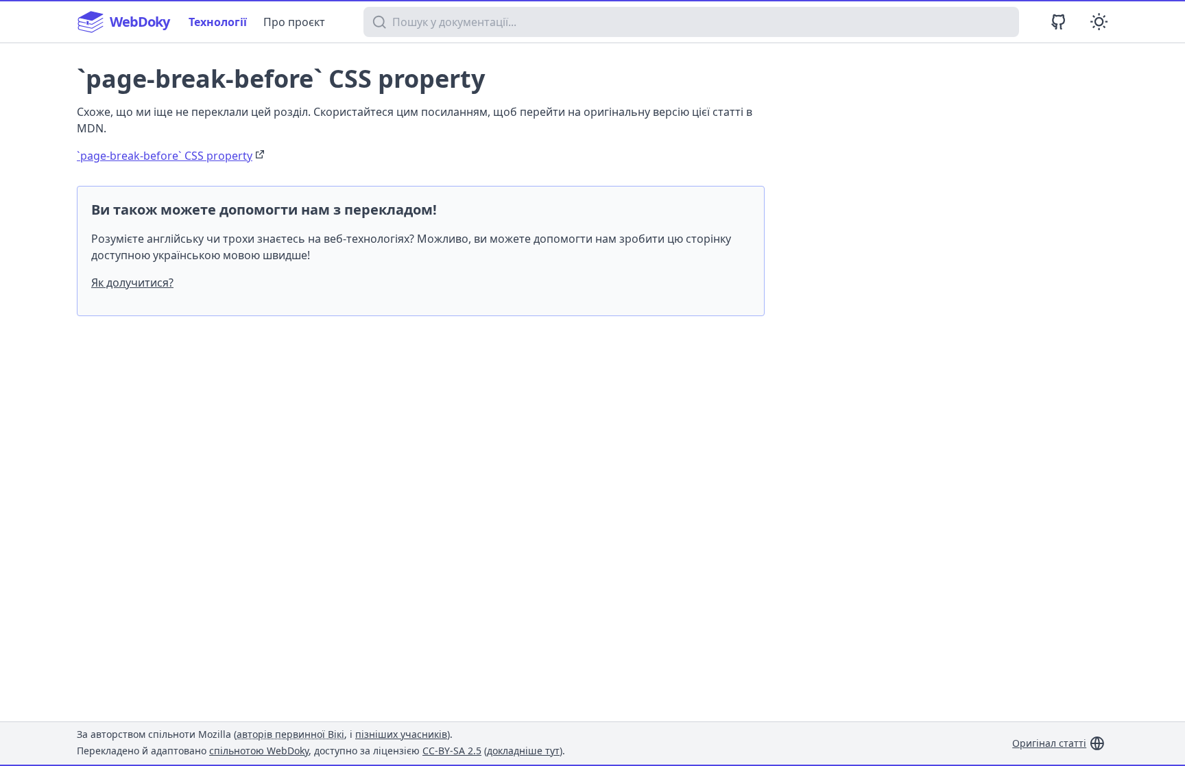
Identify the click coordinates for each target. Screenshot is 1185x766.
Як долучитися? (132, 282)
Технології (218, 21)
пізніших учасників (401, 734)
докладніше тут (523, 750)
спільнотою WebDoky (259, 750)
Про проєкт (294, 21)
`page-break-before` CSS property (164, 155)
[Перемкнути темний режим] (1099, 21)
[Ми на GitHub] (1058, 21)
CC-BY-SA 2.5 (451, 750)
